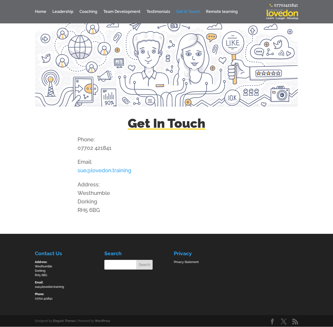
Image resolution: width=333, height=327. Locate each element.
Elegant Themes (64, 321)
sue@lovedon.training (104, 170)
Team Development (121, 12)
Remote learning (222, 12)
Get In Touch (188, 12)
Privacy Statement (186, 262)
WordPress (102, 321)
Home (40, 12)
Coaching (88, 12)
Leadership (62, 12)
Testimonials (158, 12)
